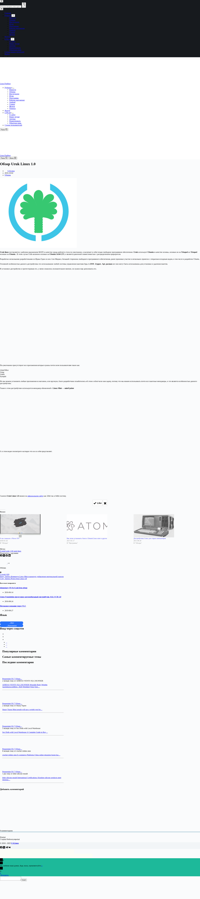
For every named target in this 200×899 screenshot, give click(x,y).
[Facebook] (1, 556)
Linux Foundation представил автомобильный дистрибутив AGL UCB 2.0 (30, 597)
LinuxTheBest (5, 84)
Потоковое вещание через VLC (13, 606)
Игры (11, 96)
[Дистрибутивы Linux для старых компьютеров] (166, 525)
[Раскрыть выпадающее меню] (13, 88)
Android (12, 102)
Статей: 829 (4, 574)
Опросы (12, 108)
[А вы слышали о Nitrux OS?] (32, 525)
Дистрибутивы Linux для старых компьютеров (150, 538)
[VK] (9, 848)
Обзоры (12, 92)
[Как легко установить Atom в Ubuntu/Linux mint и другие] (99, 525)
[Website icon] (0, 572)
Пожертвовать (15, 121)
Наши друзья (14, 117)
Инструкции (14, 94)
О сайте (12, 115)
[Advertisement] (100, 287)
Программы (14, 98)
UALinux (15, 843)
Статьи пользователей (13, 125)
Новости (12, 90)
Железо (12, 106)
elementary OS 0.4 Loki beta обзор (13, 588)
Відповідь (5, 875)
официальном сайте (35, 496)
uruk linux (16, 551)
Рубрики (8, 88)
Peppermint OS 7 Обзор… (12, 679)
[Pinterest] (7, 556)
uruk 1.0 (8, 551)
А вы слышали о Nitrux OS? (9, 538)
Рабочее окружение (17, 100)
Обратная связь (15, 123)
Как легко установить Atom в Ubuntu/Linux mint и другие (87, 538)
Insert (24, 880)
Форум (7, 111)
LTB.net (8, 113)
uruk (2, 551)
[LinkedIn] (9, 556)
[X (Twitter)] (4, 556)
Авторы (12, 119)
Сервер (12, 104)
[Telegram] (7, 848)
